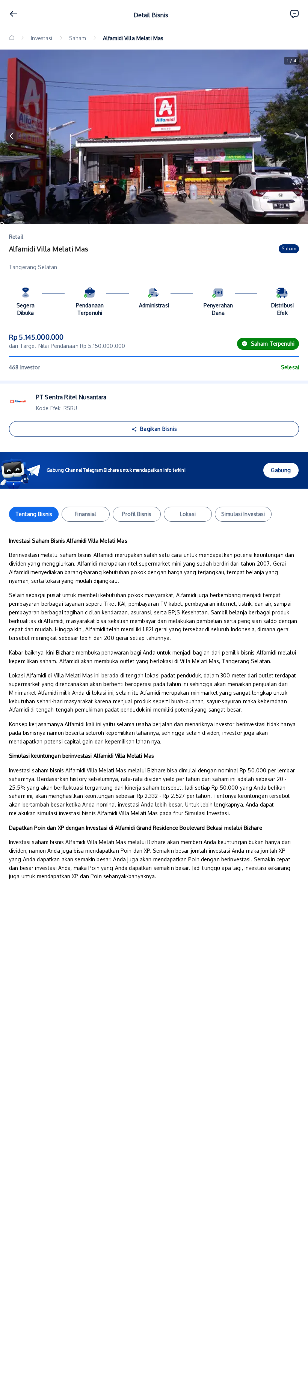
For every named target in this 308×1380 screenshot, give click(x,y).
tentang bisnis (33, 514)
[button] (11, 135)
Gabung (281, 470)
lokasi (188, 514)
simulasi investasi (243, 514)
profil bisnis (136, 514)
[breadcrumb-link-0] (11, 38)
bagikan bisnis (158, 429)
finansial (85, 514)
